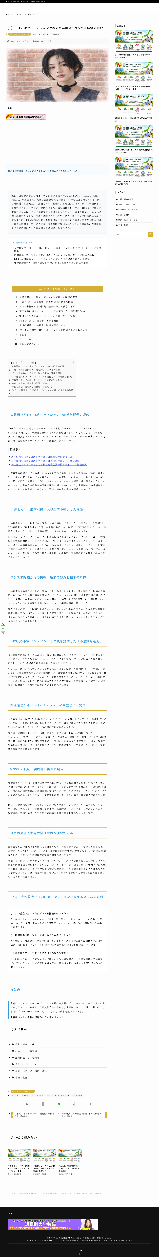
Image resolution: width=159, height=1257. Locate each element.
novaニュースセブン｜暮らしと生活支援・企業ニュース (30, 7)
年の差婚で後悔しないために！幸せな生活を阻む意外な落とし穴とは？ (43, 171)
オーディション (37, 1095)
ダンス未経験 (77, 1095)
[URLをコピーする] (91, 1104)
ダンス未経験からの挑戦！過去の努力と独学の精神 (47, 306)
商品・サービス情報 (26, 1051)
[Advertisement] (57, 142)
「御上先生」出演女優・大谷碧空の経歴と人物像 (46, 301)
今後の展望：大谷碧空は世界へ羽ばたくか (42, 325)
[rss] (81, 1250)
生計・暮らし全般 (25, 1044)
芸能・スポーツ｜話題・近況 (20, 34)
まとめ (23, 334)
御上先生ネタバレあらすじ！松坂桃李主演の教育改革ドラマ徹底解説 (49, 464)
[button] (26, 1104)
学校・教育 (21, 1077)
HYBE (49, 1095)
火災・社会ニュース (26, 1064)
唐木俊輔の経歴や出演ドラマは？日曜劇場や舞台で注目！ (43, 456)
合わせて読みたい (29, 344)
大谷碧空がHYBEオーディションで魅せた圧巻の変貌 (48, 297)
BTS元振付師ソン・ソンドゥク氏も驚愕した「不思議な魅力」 (53, 311)
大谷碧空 (25, 1095)
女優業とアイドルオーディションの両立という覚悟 (47, 315)
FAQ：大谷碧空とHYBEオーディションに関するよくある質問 (53, 329)
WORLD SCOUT (62, 1095)
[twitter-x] (78, 1250)
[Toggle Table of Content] (70, 362)
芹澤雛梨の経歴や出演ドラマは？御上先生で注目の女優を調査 (45, 460)
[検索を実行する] (150, 234)
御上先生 (15, 1095)
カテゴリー (25, 339)
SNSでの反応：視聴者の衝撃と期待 (38, 320)
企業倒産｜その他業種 (27, 1057)
